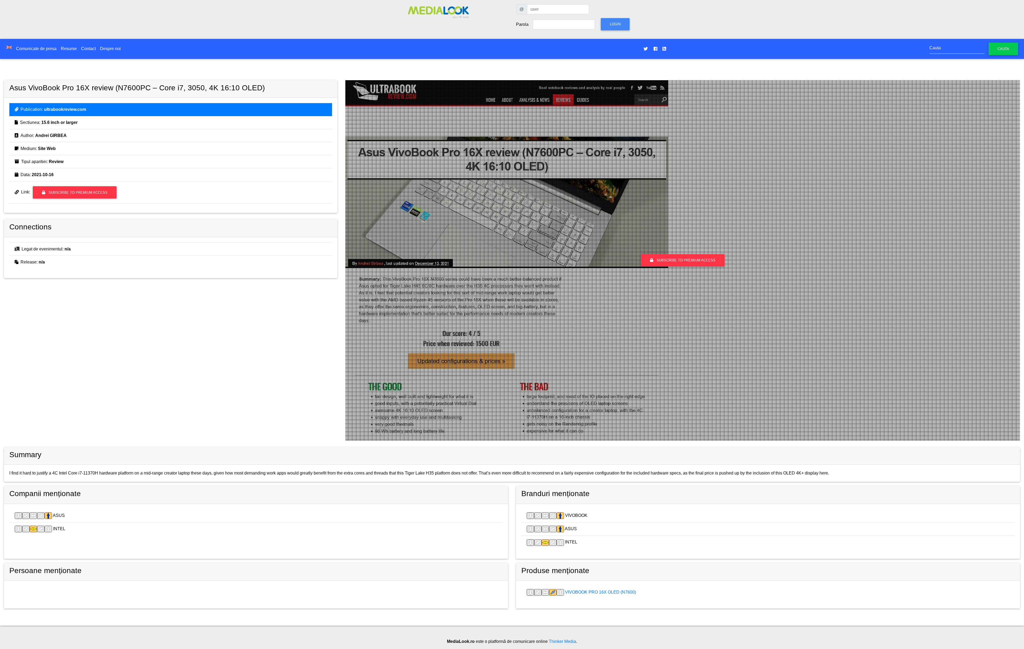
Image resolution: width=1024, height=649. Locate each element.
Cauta (1003, 49)
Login (615, 24)
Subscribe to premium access (77, 192)
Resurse (69, 48)
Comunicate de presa (36, 48)
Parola (522, 24)
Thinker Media (562, 641)
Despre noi (110, 48)
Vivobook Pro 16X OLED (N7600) (600, 592)
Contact (88, 48)
